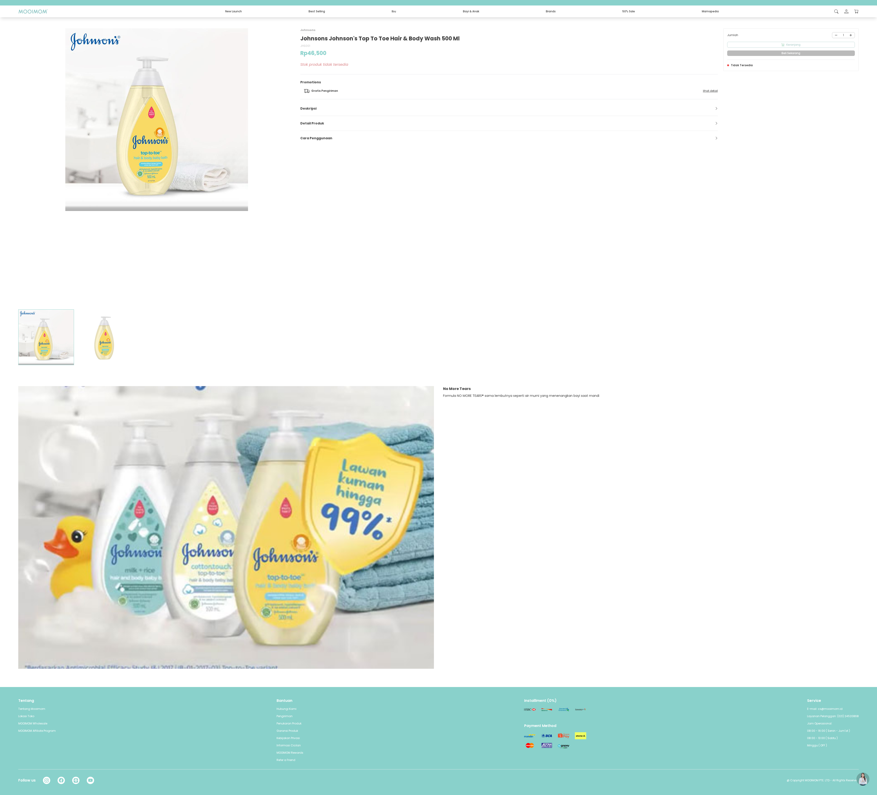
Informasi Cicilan (289, 745)
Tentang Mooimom (31, 709)
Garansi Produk (287, 731)
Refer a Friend (286, 760)
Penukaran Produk (289, 723)
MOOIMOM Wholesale (32, 723)
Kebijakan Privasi (288, 738)
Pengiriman (285, 716)
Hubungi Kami (286, 709)
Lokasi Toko (26, 716)
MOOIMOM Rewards (290, 753)
